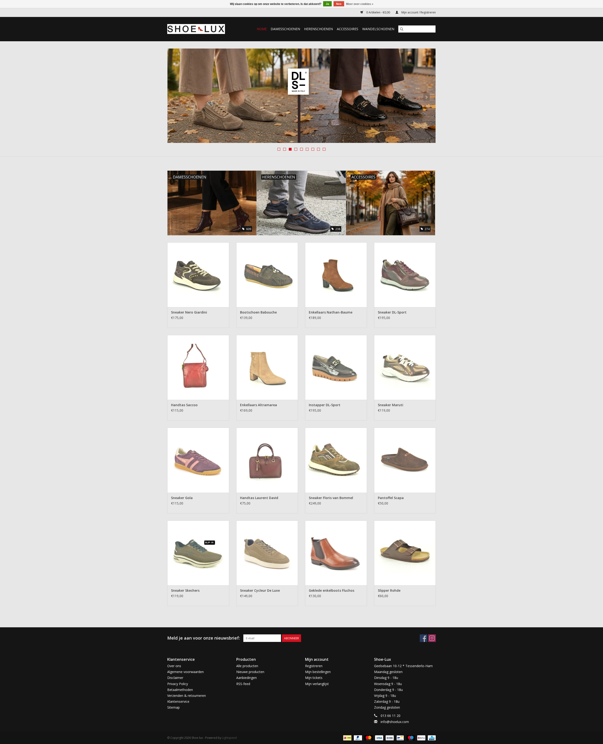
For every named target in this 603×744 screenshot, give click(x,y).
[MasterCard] (368, 738)
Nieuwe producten (250, 672)
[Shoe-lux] (199, 29)
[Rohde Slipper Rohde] (405, 553)
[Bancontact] (400, 738)
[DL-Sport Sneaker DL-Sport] (405, 274)
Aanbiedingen (246, 677)
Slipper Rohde (389, 590)
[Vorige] (176, 97)
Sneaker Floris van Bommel (331, 498)
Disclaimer (175, 677)
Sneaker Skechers (185, 590)
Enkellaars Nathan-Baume (330, 312)
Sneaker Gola (182, 498)
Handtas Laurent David (259, 498)
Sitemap (173, 707)
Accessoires (347, 29)
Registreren (313, 666)
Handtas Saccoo (184, 405)
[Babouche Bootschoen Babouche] (267, 274)
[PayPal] (357, 738)
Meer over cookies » (359, 4)
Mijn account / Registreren (418, 12)
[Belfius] (421, 738)
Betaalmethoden (180, 689)
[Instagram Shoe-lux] (432, 638)
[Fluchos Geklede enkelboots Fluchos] (336, 553)
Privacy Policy (177, 684)
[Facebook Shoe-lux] (423, 638)
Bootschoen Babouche (258, 312)
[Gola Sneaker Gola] (198, 460)
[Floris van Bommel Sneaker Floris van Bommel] (336, 460)
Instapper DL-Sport (324, 405)
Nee (339, 4)
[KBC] (431, 738)
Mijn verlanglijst (317, 684)
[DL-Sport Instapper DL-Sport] (336, 367)
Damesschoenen (285, 29)
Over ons (174, 666)
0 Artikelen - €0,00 (378, 12)
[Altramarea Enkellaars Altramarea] (267, 367)
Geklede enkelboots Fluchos (331, 590)
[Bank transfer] (389, 738)
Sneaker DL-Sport (392, 312)
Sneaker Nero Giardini (189, 312)
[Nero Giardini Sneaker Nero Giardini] (198, 274)
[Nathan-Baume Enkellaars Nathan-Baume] (336, 274)
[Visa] (378, 738)
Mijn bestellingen (318, 672)
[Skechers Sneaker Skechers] (198, 553)
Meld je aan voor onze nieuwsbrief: (203, 638)
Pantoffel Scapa (391, 498)
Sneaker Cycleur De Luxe (260, 590)
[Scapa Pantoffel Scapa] (405, 460)
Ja (327, 4)
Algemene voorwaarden (185, 672)
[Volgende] (426, 97)
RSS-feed (243, 684)
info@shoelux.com (395, 721)
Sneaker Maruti (390, 405)
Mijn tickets (313, 677)
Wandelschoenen (378, 29)
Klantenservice (178, 701)
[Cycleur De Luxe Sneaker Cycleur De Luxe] (267, 553)
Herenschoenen (318, 29)
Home (262, 29)
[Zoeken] (401, 29)
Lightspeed (229, 738)
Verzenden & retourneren (186, 695)
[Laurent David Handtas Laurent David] (267, 460)
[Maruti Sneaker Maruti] (405, 367)
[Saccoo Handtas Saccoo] (198, 367)
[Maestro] (410, 738)
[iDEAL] (347, 738)
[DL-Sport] (301, 96)
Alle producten (247, 666)
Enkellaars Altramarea (258, 405)
